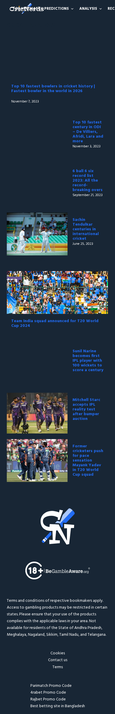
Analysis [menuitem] (88, 9)
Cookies (57, 653)
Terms (57, 667)
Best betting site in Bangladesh (57, 706)
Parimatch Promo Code (51, 685)
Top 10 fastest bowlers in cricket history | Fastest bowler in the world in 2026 (53, 88)
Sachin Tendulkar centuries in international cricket (86, 229)
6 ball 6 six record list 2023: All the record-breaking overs (88, 180)
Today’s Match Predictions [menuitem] (41, 9)
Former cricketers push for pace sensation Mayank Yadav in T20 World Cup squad (88, 460)
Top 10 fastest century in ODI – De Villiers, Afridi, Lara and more (88, 132)
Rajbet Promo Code (48, 699)
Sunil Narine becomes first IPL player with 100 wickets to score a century (88, 361)
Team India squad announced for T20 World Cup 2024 (54, 323)
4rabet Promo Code (48, 692)
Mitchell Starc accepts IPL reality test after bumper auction (86, 409)
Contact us (57, 660)
